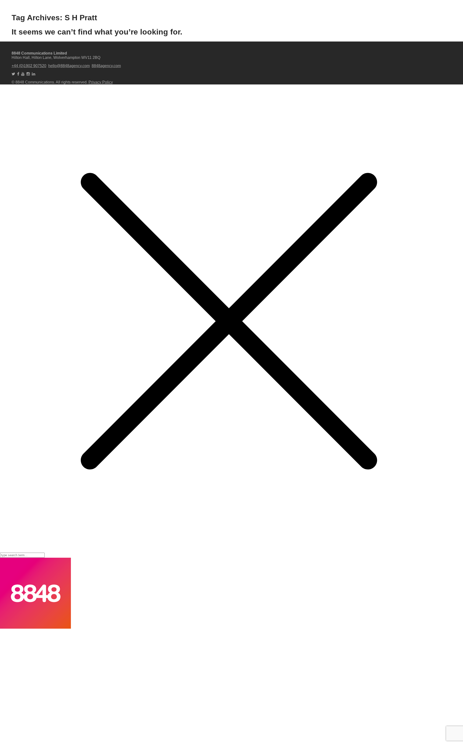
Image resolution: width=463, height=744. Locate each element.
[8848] (35, 627)
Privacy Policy (101, 82)
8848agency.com (106, 66)
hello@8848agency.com (69, 66)
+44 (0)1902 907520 (29, 66)
